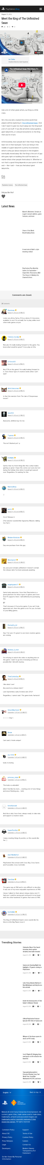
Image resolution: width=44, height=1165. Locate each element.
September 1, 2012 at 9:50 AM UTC (17, 757)
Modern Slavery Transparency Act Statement (29, 1150)
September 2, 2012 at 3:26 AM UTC (17, 833)
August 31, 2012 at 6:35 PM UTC (16, 587)
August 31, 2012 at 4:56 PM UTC (16, 540)
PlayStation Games (7, 185)
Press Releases (7, 1141)
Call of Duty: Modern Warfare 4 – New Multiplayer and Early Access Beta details (32, 985)
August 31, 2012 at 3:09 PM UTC (16, 313)
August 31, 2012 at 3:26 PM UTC (16, 391)
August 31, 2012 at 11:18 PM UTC (16, 679)
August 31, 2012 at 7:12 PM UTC (16, 627)
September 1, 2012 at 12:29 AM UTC (17, 712)
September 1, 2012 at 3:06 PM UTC (17, 780)
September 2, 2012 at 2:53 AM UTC (17, 808)
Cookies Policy (28, 1137)
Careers (25, 1141)
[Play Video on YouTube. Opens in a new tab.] (38, 52)
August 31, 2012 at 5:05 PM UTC (16, 562)
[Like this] (39, 955)
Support (26, 1130)
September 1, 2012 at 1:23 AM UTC (17, 735)
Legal (4, 1144)
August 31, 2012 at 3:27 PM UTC (16, 415)
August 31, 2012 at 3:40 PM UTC (16, 460)
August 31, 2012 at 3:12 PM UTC (16, 364)
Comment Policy (8, 1130)
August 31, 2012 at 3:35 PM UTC (16, 438)
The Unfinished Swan (30, 123)
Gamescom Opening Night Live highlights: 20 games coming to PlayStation (32, 967)
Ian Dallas (11, 59)
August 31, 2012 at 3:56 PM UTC (16, 489)
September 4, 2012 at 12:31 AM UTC (17, 857)
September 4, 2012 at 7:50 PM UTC (17, 914)
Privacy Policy (7, 1137)
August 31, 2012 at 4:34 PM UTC (16, 511)
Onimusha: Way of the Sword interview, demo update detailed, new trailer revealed (31, 949)
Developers (6, 1148)
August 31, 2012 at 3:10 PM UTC (16, 339)
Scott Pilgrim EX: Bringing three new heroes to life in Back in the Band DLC (32, 1056)
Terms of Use (27, 1133)
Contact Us (27, 1144)
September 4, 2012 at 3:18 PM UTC (17, 882)
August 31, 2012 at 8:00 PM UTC (16, 652)
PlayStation (12, 9)
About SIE (6, 1133)
